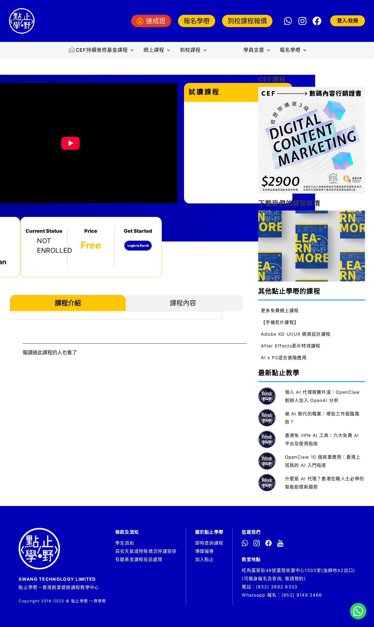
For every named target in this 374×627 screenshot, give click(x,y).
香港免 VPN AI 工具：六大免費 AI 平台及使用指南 (322, 439)
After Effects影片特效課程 (291, 346)
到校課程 (190, 50)
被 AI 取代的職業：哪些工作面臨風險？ (322, 418)
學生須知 (124, 543)
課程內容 (183, 303)
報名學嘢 (196, 21)
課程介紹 (68, 303)
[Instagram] (302, 20)
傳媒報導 (204, 551)
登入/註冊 (347, 21)
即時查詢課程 (209, 543)
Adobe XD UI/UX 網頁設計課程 (295, 334)
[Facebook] (316, 20)
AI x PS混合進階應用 (284, 357)
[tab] (68, 303)
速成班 (156, 21)
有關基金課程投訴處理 (139, 559)
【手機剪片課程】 (280, 322)
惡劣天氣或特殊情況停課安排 (146, 551)
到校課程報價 (247, 21)
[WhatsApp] (287, 20)
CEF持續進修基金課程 (102, 50)
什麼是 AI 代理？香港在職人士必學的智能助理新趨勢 (324, 483)
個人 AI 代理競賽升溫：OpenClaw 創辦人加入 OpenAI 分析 (322, 396)
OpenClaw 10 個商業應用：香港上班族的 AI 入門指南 (323, 461)
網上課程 (153, 50)
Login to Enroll (138, 246)
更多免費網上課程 (280, 310)
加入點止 (204, 559)
